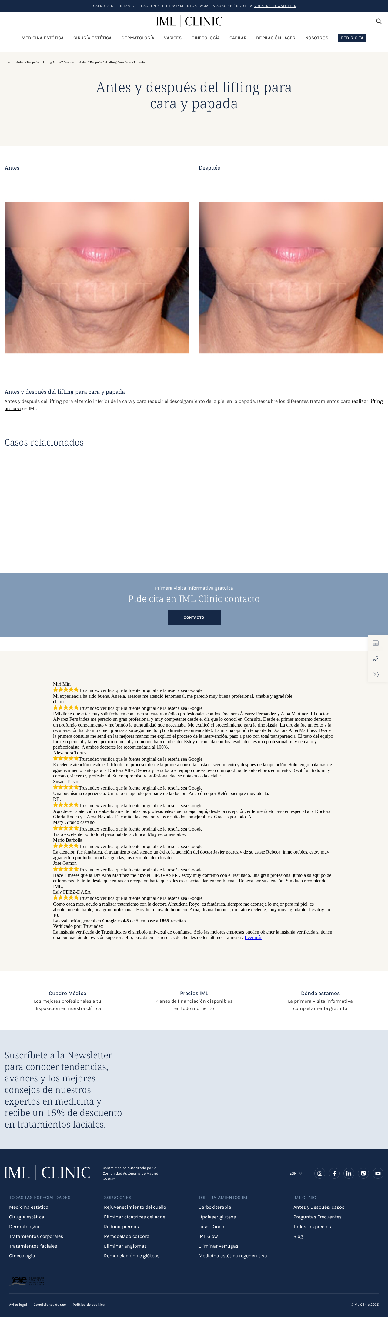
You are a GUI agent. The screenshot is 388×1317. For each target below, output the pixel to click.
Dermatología (24, 1226)
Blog (298, 1236)
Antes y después (27, 62)
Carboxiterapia (215, 1207)
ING (292, 1176)
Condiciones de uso (50, 1304)
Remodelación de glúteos (131, 1256)
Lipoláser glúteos (217, 1217)
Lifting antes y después (59, 62)
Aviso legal (18, 1304)
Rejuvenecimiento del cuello (135, 1207)
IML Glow (208, 1236)
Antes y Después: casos (318, 1207)
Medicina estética (28, 1207)
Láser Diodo (211, 1226)
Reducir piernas (121, 1226)
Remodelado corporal (127, 1236)
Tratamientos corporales (36, 1236)
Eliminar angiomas (125, 1246)
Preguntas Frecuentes (317, 1217)
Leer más (253, 937)
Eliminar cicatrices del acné (134, 1217)
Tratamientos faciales (33, 1246)
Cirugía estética (26, 1217)
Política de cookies (89, 1304)
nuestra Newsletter (275, 6)
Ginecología (22, 1256)
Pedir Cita (352, 38)
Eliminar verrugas (218, 1246)
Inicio (8, 62)
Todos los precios (312, 1226)
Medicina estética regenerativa (233, 1256)
